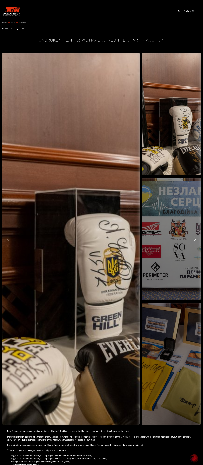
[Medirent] (11, 11)
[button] (179, 11)
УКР (192, 11)
